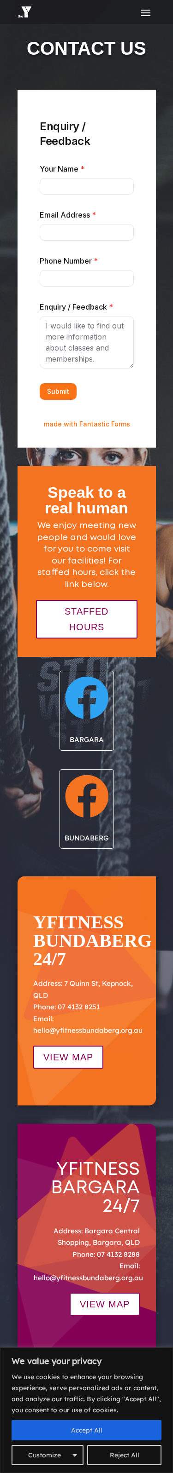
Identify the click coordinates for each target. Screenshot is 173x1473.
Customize (44, 1455)
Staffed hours (86, 619)
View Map (68, 1057)
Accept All (86, 1430)
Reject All (124, 1455)
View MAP (105, 1304)
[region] (86, 1410)
